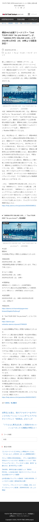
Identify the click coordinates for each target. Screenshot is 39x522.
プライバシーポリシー (22, 516)
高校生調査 (21, 19)
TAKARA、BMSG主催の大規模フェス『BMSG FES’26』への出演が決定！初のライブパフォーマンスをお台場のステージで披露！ (19, 472)
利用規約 (30, 514)
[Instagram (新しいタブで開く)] (18, 8)
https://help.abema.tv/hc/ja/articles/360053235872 (19, 397)
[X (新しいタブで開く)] (15, 8)
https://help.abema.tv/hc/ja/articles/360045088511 (19, 205)
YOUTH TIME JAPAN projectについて (15, 514)
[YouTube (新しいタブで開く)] (21, 8)
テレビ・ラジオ (19, 53)
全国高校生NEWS (8, 19)
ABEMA (7, 403)
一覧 (11, 403)
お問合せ (12, 516)
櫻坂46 (15, 403)
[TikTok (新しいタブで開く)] (24, 8)
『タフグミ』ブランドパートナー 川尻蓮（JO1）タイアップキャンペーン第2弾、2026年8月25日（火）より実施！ (19, 487)
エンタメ (8, 53)
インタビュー (32, 19)
